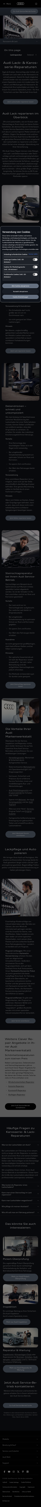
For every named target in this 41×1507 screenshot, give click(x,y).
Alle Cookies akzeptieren (20, 286)
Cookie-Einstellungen (20, 297)
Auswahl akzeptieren (20, 291)
